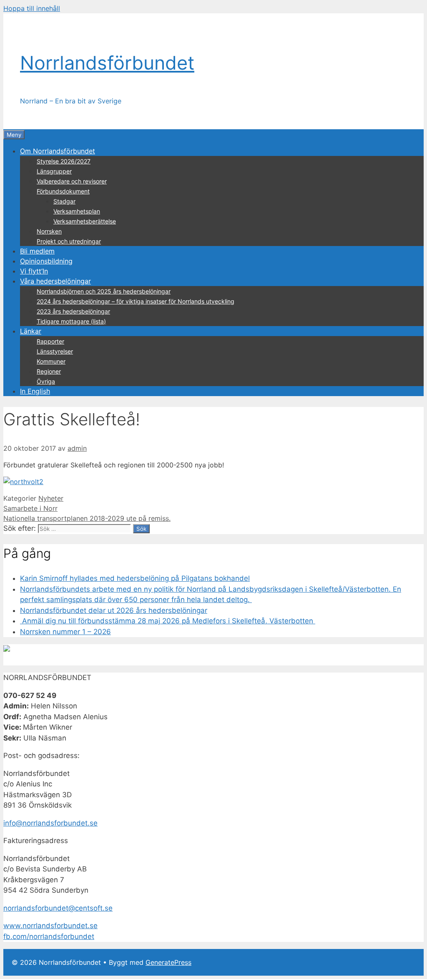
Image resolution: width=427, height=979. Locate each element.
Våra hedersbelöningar (55, 281)
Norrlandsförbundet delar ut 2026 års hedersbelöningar (113, 610)
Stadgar (64, 201)
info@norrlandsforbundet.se (50, 823)
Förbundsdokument (63, 191)
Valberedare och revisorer (72, 181)
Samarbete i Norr (30, 508)
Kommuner (51, 361)
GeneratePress (168, 962)
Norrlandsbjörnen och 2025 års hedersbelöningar (104, 291)
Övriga (46, 381)
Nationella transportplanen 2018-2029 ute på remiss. (87, 518)
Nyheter (50, 498)
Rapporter (50, 341)
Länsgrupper (54, 171)
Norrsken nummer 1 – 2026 (65, 632)
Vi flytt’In (34, 271)
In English (35, 391)
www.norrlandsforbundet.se (50, 925)
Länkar (30, 331)
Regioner (49, 371)
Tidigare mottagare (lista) (71, 321)
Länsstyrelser (55, 351)
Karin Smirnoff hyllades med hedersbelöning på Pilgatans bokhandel (135, 578)
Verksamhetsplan (76, 211)
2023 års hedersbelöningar (73, 311)
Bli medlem (37, 251)
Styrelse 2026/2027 (63, 161)
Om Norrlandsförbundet (57, 151)
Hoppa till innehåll (31, 8)
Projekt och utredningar (69, 241)
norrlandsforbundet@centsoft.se (58, 908)
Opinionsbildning (46, 261)
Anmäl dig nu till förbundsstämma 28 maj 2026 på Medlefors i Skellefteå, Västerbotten (167, 621)
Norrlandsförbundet (107, 62)
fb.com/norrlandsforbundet (48, 936)
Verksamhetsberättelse (84, 221)
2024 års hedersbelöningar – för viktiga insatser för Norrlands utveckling (135, 301)
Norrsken (49, 231)
